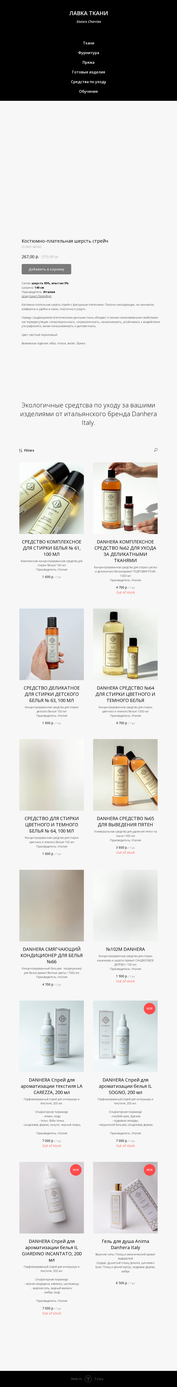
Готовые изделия (88, 72)
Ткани (88, 43)
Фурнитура (88, 52)
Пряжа (88, 62)
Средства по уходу (88, 81)
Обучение (88, 91)
